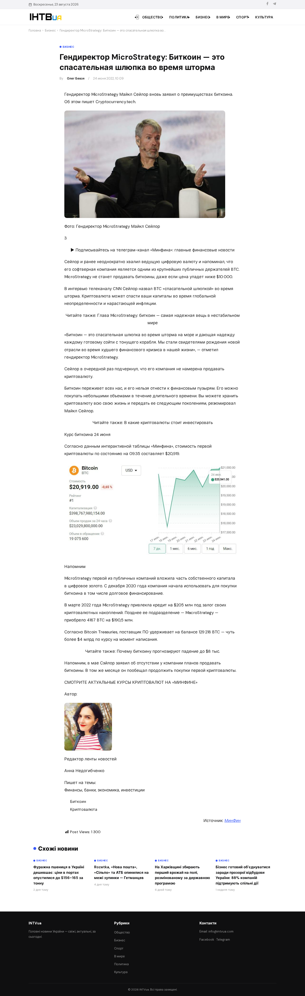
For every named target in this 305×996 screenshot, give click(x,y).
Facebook (206, 940)
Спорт (242, 17)
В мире (222, 17)
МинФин (232, 820)
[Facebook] (267, 4)
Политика (179, 17)
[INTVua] (45, 16)
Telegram (223, 940)
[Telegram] (274, 4)
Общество (152, 17)
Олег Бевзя (75, 78)
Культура (264, 17)
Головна (35, 30)
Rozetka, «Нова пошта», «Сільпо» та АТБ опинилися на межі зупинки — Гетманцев (121, 872)
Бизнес (203, 17)
